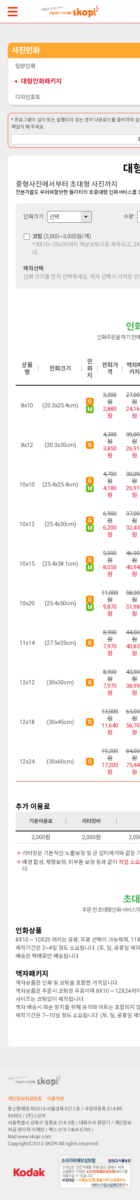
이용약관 (55, 1098)
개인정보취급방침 (25, 1098)
